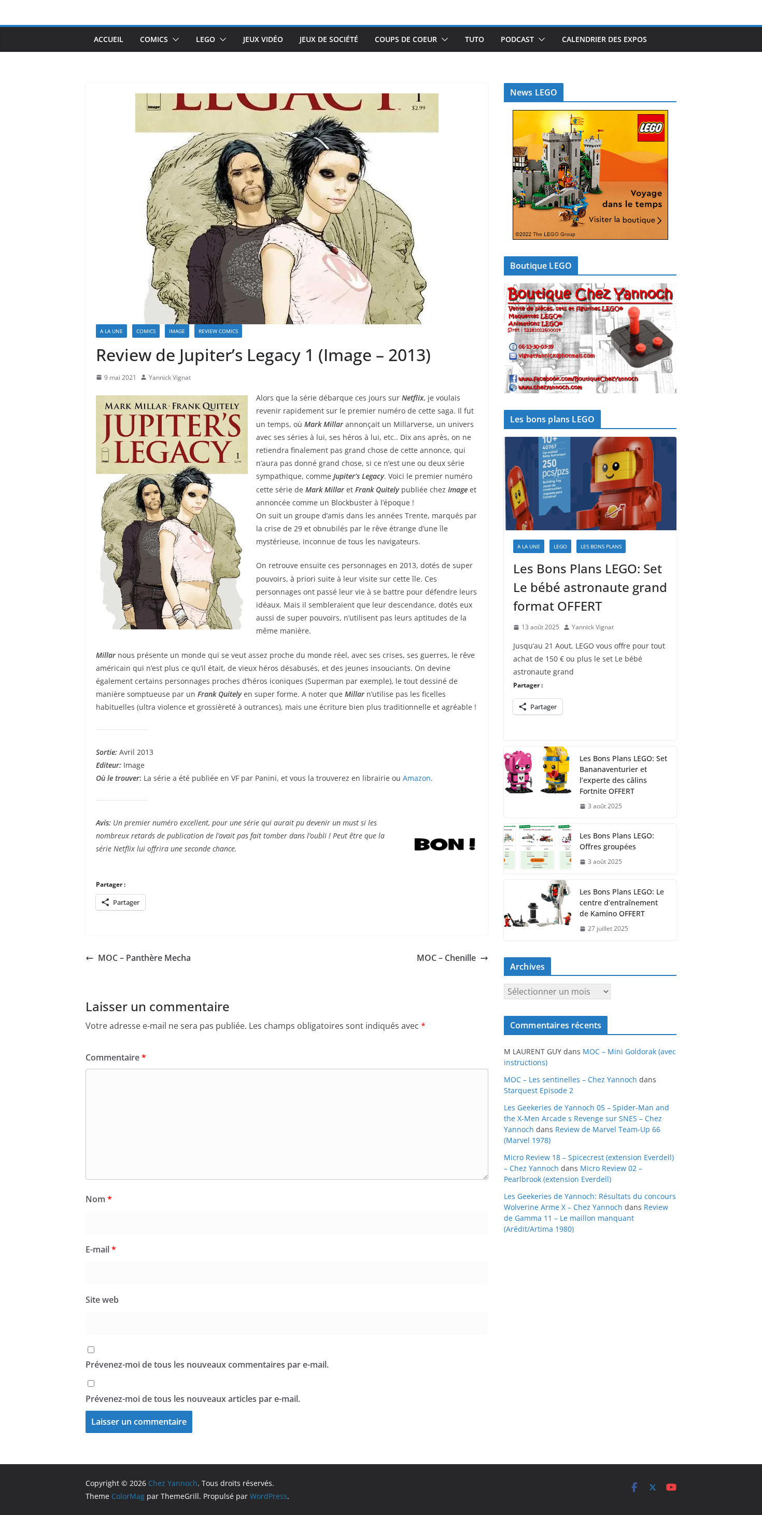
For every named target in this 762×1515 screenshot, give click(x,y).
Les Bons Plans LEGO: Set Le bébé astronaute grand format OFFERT (590, 587)
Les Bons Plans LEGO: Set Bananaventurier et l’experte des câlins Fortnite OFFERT (623, 774)
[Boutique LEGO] (590, 338)
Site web (102, 1299)
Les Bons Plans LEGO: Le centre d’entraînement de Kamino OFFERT (622, 902)
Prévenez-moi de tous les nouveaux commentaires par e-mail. (207, 1364)
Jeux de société (329, 39)
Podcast (517, 39)
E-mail (101, 1249)
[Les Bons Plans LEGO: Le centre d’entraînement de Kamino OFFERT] (537, 910)
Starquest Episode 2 (538, 1090)
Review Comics (218, 331)
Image (177, 331)
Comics (154, 39)
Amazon (417, 778)
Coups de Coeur (406, 39)
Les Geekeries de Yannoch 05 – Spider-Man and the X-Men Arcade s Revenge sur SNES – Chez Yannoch (586, 1118)
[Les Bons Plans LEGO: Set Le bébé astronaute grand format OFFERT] (590, 483)
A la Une (111, 331)
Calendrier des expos (604, 39)
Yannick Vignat (170, 377)
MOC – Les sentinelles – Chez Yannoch (570, 1079)
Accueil (108, 39)
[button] (173, 39)
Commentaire (116, 1057)
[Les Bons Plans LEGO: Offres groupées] (537, 849)
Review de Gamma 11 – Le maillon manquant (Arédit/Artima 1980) (586, 1218)
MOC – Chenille (446, 957)
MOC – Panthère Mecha (144, 957)
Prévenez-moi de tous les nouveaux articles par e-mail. (193, 1398)
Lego (205, 39)
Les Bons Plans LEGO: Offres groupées (617, 841)
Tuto (474, 39)
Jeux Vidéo (263, 39)
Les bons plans (601, 546)
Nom (99, 1199)
